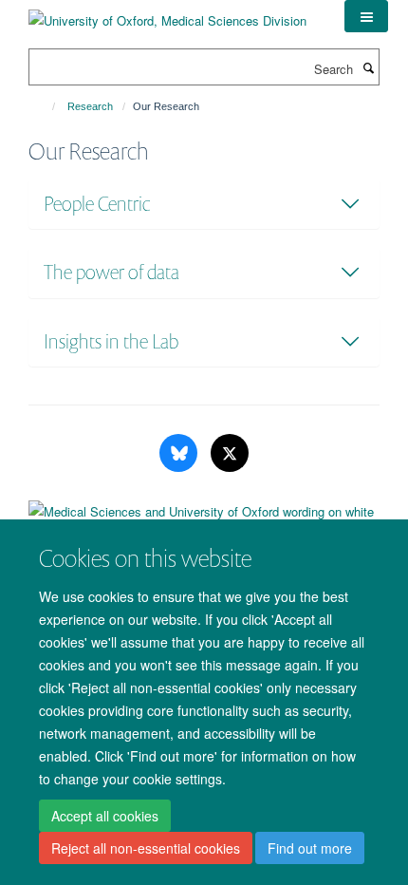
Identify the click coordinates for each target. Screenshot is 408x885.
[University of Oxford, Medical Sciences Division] (167, 14)
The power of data (111, 272)
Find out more (310, 847)
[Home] (45, 106)
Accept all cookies (104, 815)
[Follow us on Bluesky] (180, 453)
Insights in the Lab (111, 341)
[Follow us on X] (230, 453)
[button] (366, 16)
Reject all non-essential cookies (145, 847)
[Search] (368, 67)
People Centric (97, 204)
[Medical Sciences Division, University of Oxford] (204, 518)
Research (90, 106)
